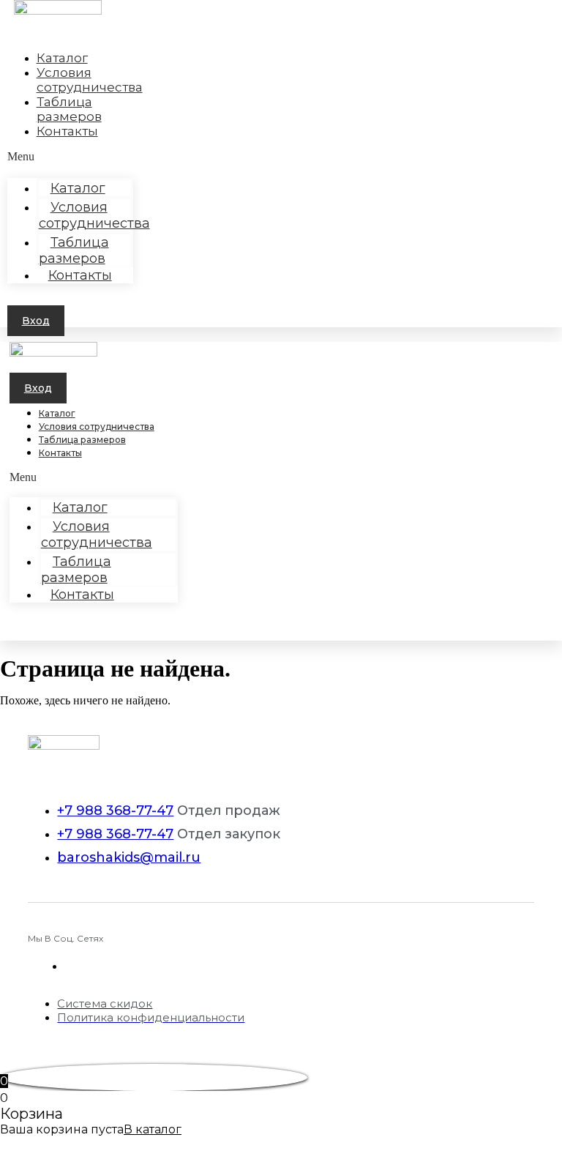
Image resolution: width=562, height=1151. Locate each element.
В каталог (152, 1129)
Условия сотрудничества (94, 215)
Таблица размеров (74, 250)
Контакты (67, 131)
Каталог (57, 413)
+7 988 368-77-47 (115, 810)
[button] (35, 320)
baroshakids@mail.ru (129, 857)
